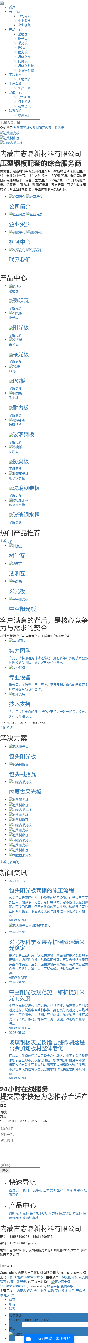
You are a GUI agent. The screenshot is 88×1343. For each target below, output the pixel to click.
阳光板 (23, 38)
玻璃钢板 (24, 56)
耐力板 (23, 52)
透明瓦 (23, 34)
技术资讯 (24, 106)
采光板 (23, 43)
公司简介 (24, 16)
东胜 (72, 1290)
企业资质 (24, 20)
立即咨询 (6, 727)
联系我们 (15, 110)
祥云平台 (53, 1286)
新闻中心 (15, 92)
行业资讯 (24, 101)
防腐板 (23, 61)
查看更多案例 (9, 861)
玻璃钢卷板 (26, 65)
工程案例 (15, 74)
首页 (12, 7)
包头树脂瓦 (37, 127)
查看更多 (6, 541)
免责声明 (67, 1286)
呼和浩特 (33, 1290)
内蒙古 (21, 1290)
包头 (44, 1290)
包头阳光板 (21, 127)
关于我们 (15, 11)
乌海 (51, 1290)
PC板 (21, 47)
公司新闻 (24, 97)
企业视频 (24, 25)
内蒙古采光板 (54, 127)
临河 (7, 1295)
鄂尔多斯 (61, 1290)
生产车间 (15, 83)
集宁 (14, 1295)
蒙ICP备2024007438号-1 (27, 1277)
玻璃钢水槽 (26, 70)
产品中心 (15, 29)
